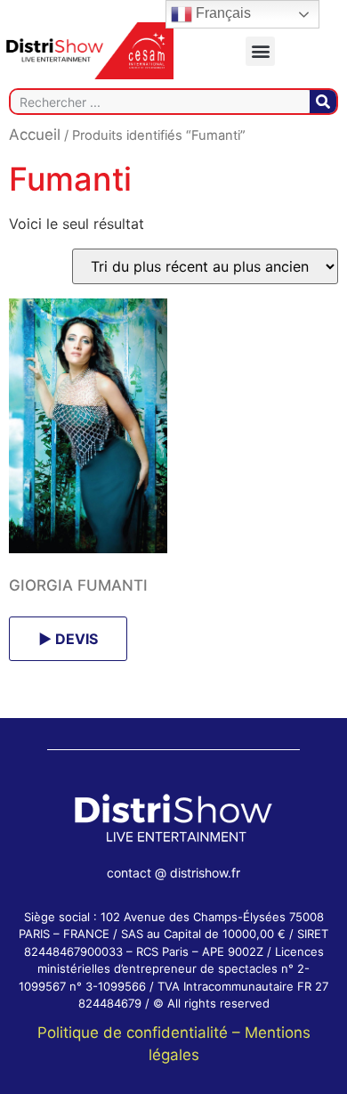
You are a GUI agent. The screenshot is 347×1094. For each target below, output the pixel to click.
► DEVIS (68, 639)
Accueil (35, 134)
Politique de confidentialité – (141, 1032)
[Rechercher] (323, 101)
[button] (260, 51)
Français (221, 12)
